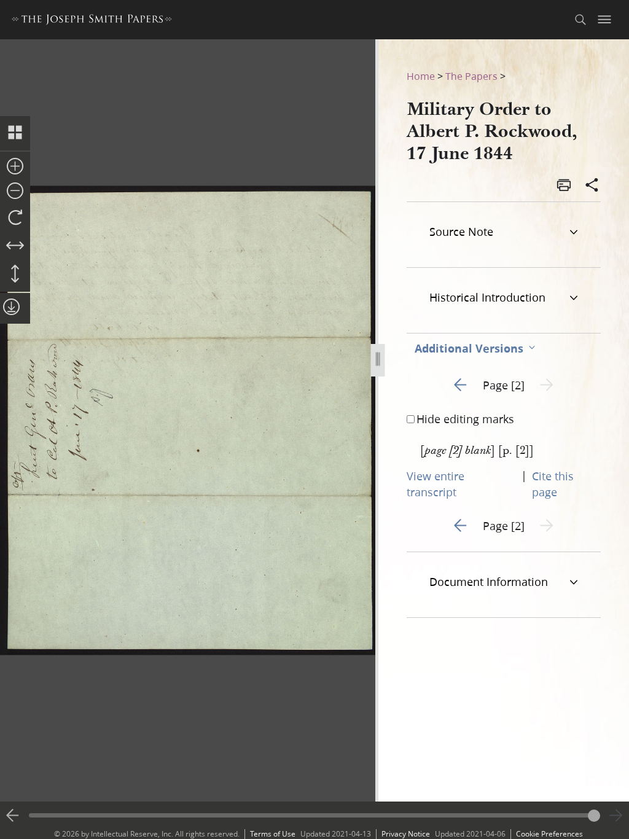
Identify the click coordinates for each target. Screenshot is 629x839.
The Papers (471, 76)
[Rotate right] (15, 218)
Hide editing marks (465, 419)
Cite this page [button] (553, 484)
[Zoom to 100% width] (15, 246)
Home (421, 76)
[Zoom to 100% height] (15, 274)
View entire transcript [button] (435, 484)
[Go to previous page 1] (13, 815)
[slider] (314, 815)
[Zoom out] (15, 191)
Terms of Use (272, 834)
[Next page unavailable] (616, 815)
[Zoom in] (15, 167)
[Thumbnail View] (15, 133)
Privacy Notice (405, 834)
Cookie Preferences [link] (549, 834)
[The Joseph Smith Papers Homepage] (91, 21)
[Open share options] (592, 186)
